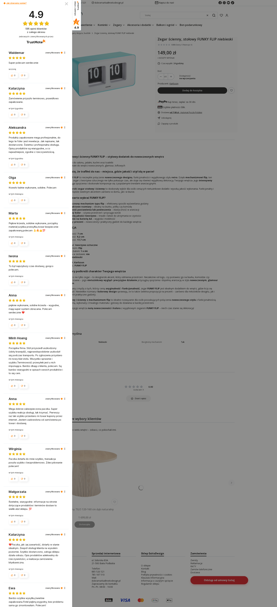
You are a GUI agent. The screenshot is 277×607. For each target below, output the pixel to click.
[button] (5, 3)
